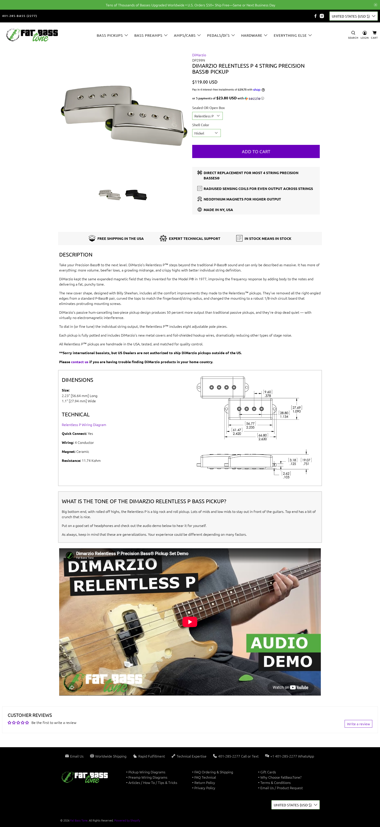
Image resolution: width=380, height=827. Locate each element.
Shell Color (200, 124)
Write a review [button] (358, 723)
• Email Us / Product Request (280, 787)
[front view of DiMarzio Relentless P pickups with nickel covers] (124, 116)
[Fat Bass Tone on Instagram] (322, 16)
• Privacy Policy (203, 787)
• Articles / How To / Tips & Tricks (151, 782)
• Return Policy (203, 782)
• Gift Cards (267, 771)
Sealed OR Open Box (208, 107)
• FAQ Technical (204, 777)
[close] (375, 5)
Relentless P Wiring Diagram (84, 424)
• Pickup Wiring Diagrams (145, 771)
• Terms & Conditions (274, 782)
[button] (256, 98)
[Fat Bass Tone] (32, 35)
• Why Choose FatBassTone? (279, 777)
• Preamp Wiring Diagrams (146, 777)
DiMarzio (199, 54)
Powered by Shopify (127, 820)
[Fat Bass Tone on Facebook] (315, 16)
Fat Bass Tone (79, 820)
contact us (79, 361)
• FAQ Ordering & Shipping (212, 771)
